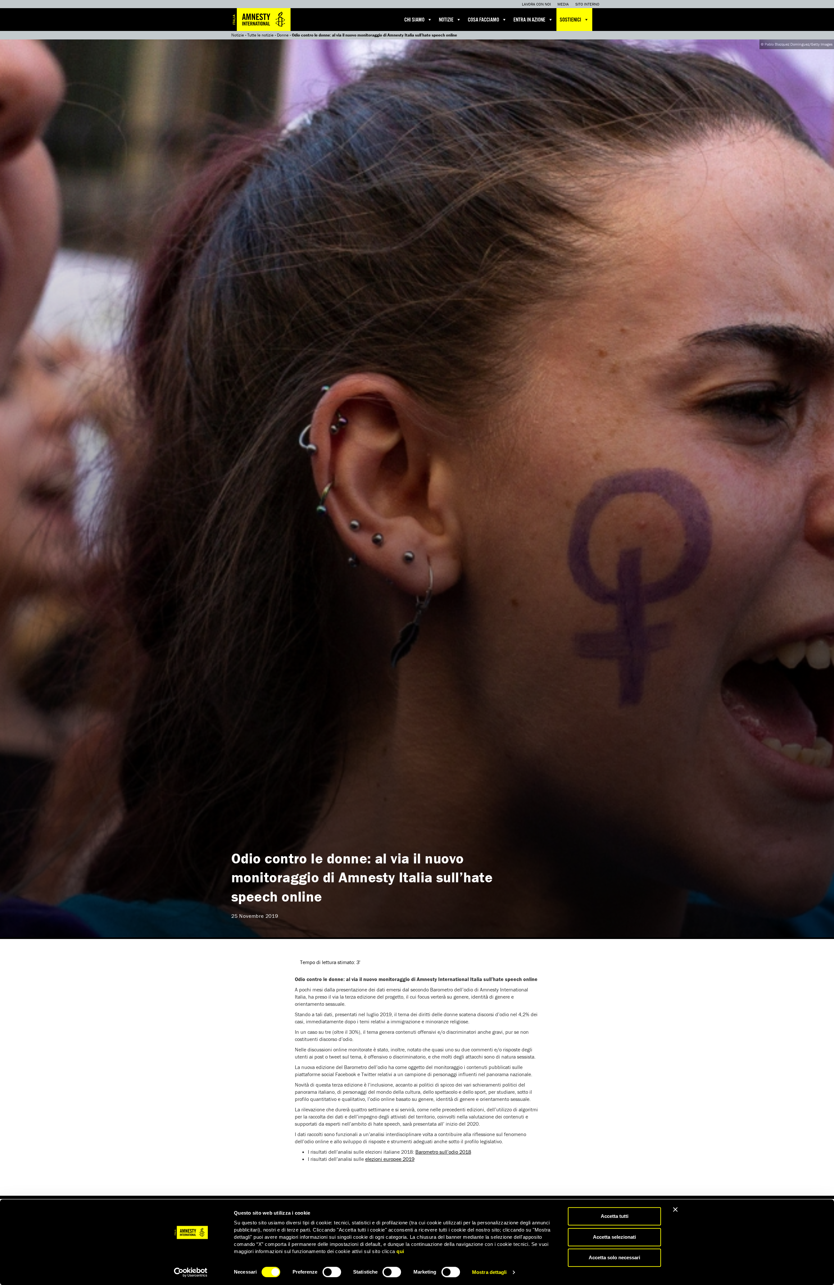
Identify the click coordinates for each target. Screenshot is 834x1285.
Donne (283, 35)
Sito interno (587, 4)
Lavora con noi (536, 4)
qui (400, 1251)
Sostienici (570, 20)
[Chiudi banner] (675, 1209)
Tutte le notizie (260, 35)
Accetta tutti (614, 1216)
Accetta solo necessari (614, 1257)
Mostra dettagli (489, 1272)
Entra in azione (529, 20)
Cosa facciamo (483, 20)
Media (563, 4)
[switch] (332, 1272)
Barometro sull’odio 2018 (443, 1151)
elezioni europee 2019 (389, 1159)
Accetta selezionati (614, 1237)
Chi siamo (414, 20)
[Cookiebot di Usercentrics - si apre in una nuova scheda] (190, 1272)
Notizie (446, 20)
